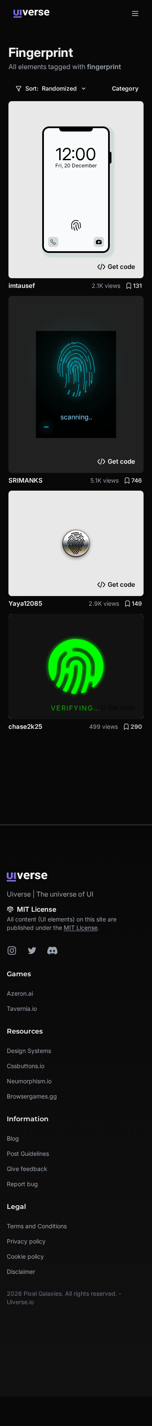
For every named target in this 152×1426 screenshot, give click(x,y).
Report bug (22, 1183)
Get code (121, 267)
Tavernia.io (22, 1008)
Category (125, 88)
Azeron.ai (20, 993)
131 (137, 285)
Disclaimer (21, 1271)
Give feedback (27, 1168)
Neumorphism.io (29, 1081)
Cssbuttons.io (25, 1065)
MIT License (81, 927)
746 (136, 480)
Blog (13, 1138)
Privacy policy (26, 1241)
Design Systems (29, 1050)
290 (136, 726)
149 (137, 603)
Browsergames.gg (32, 1096)
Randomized (51, 88)
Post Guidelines (28, 1153)
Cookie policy (25, 1256)
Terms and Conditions (37, 1226)
